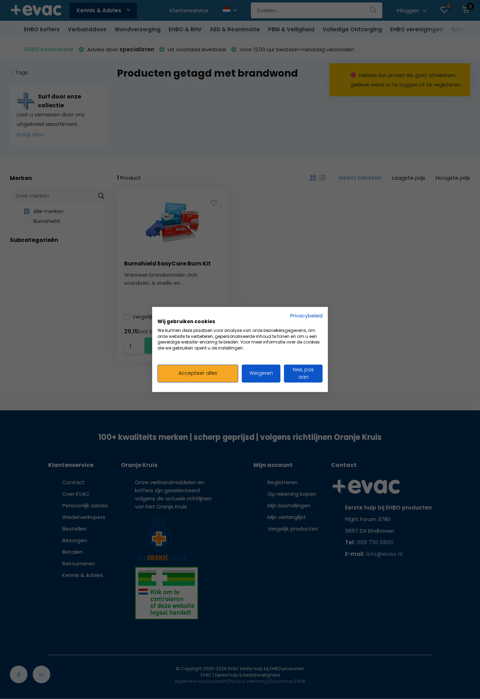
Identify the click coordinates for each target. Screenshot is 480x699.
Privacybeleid (306, 316)
